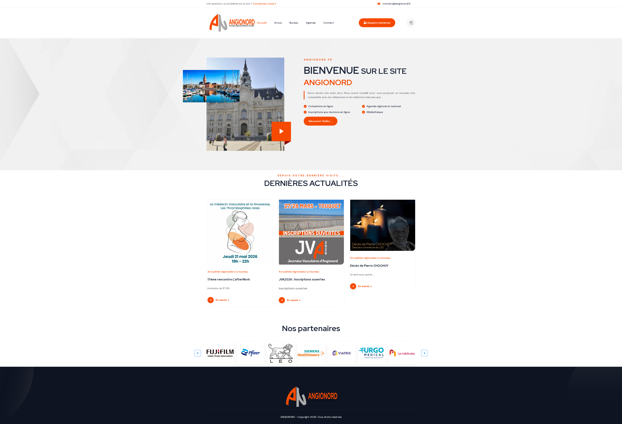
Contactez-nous (263, 3)
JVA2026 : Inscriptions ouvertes (302, 279)
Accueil (261, 22)
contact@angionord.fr (397, 3)
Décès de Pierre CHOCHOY (369, 266)
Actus (278, 22)
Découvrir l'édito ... (321, 121)
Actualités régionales (220, 271)
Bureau (293, 22)
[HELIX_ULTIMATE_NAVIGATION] (410, 22)
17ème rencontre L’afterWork (228, 279)
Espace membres (378, 22)
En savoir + (222, 300)
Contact (328, 22)
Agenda (311, 22)
